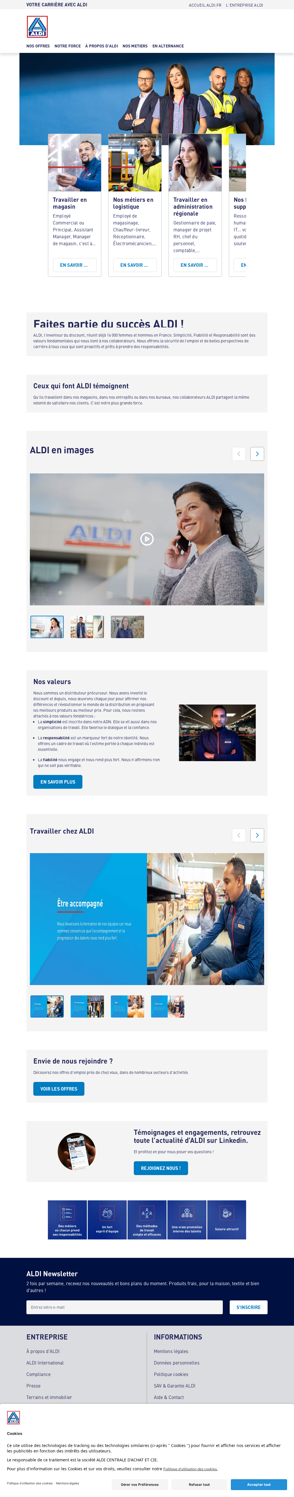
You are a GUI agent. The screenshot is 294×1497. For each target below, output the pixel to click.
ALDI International (45, 1362)
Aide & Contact (169, 1397)
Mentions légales (171, 1351)
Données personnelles (177, 1362)
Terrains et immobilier (49, 1397)
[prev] (239, 454)
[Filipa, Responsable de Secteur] (147, 539)
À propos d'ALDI (43, 1351)
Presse (33, 1385)
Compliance (38, 1374)
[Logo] (37, 26)
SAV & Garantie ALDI (175, 1385)
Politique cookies (171, 1374)
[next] (257, 454)
